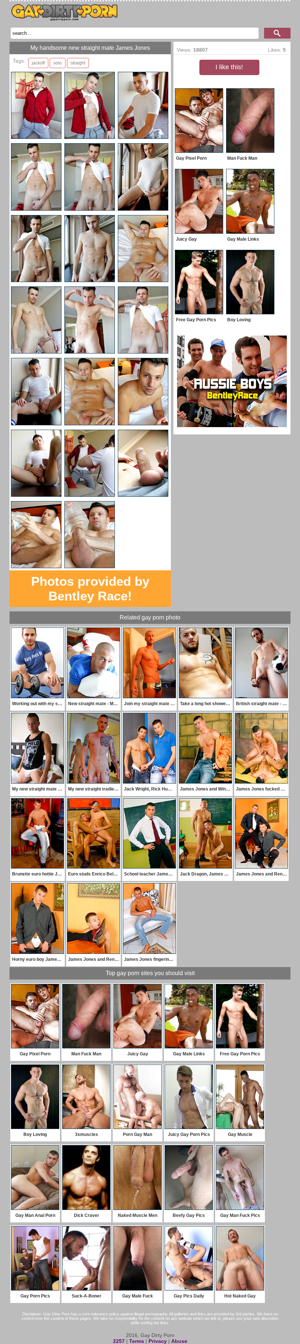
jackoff (38, 63)
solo (57, 63)
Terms (136, 1341)
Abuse (179, 1341)
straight (78, 63)
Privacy (158, 1341)
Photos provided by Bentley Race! (90, 588)
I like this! (229, 67)
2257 (119, 1341)
